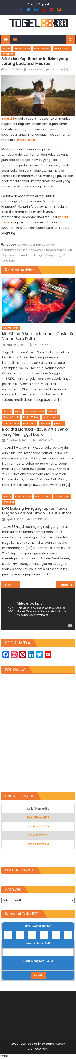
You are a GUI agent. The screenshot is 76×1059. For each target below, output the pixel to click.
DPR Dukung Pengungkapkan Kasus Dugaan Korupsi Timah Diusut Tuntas (37, 511)
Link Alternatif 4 (38, 844)
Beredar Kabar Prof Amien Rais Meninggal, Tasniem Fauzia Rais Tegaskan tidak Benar (67, 585)
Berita (6, 48)
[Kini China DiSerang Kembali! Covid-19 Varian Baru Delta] (38, 300)
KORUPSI (8, 502)
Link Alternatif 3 (38, 835)
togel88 (62, 255)
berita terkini (42, 48)
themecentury (38, 1049)
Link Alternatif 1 (38, 817)
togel (52, 255)
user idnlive (35, 69)
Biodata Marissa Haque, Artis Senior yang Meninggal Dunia (35, 432)
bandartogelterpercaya (45, 250)
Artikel (7, 411)
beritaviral (29, 423)
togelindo (8, 261)
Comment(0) (59, 69)
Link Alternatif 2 (38, 826)
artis (18, 411)
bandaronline (45, 245)
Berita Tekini (22, 48)
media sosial (62, 48)
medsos (8, 54)
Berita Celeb (11, 417)
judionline (12, 255)
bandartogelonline (14, 250)
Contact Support (38, 4)
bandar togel (26, 245)
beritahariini (11, 423)
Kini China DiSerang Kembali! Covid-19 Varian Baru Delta (37, 336)
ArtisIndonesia (34, 411)
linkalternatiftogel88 (33, 255)
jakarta (45, 423)
